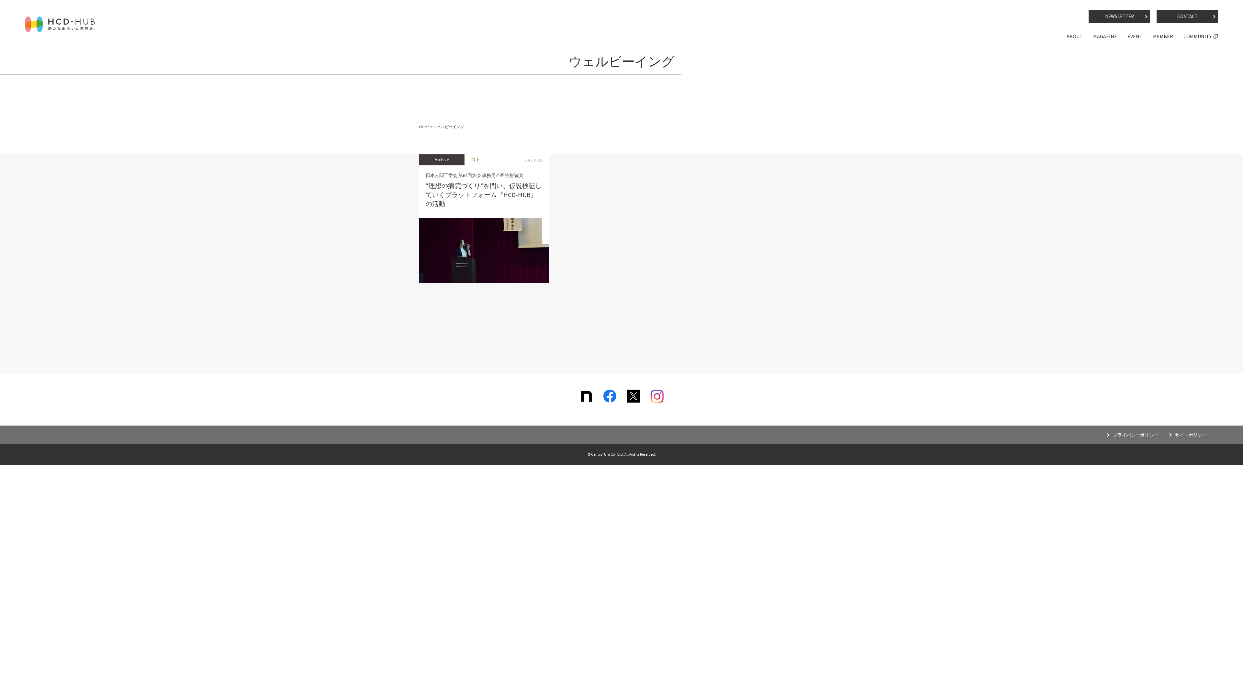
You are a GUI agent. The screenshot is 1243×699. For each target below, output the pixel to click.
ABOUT (1075, 36)
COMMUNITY (1197, 36)
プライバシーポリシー (1135, 435)
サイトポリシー (1191, 435)
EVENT (1135, 36)
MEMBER (1163, 36)
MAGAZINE (1105, 36)
